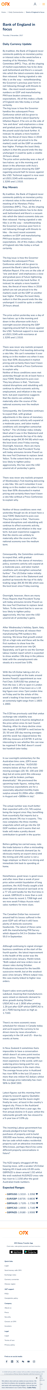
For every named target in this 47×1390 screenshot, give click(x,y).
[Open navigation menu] (44, 4)
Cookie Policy (31, 1388)
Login (7, 1266)
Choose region (10, 1284)
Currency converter (12, 1279)
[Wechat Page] (23, 1362)
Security (8, 1317)
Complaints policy (11, 1298)
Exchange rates (10, 1275)
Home (3, 12)
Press (7, 1312)
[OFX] (5, 4)
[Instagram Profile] (34, 1362)
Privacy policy (10, 1345)
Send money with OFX (13, 1270)
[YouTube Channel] (28, 1362)
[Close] (36, 1377)
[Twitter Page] (18, 1362)
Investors (8, 1326)
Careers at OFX (10, 1321)
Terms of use (9, 1340)
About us (8, 1308)
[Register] (35, 4)
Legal (7, 1336)
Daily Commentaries (16, 12)
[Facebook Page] (7, 1362)
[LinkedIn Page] (12, 1362)
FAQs (7, 1294)
